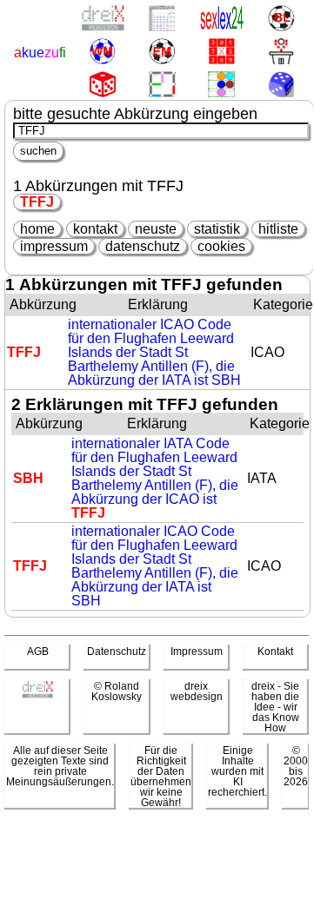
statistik (217, 229)
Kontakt (275, 651)
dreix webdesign (196, 691)
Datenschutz (116, 651)
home (37, 229)
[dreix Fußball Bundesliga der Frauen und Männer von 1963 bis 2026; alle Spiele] (280, 19)
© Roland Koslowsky (116, 691)
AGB (38, 651)
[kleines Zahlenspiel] (222, 52)
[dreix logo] (37, 695)
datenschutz (142, 246)
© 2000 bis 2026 (296, 766)
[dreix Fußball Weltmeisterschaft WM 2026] (102, 52)
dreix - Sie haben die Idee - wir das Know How (275, 707)
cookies (221, 246)
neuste (156, 229)
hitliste (278, 229)
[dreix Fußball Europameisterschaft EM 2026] (161, 52)
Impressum (196, 651)
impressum (54, 246)
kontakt (95, 229)
